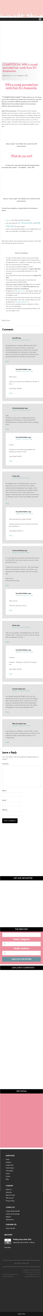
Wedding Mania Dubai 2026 (22, 1239)
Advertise (9, 1192)
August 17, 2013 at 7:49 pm (24, 652)
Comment (5, 764)
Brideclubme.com (20, 291)
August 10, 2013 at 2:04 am (24, 595)
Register (8, 1217)
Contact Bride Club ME (13, 1211)
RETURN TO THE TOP (21, 1263)
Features (8, 1162)
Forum (8, 1173)
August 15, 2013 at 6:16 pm (21, 627)
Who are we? (10, 1198)
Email (4, 800)
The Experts (9, 1171)
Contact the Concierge (12, 1214)
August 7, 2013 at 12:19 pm (21, 340)
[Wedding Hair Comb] (21, 136)
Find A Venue (10, 1168)
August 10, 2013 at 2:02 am (20, 552)
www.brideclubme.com (22, 302)
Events (8, 1176)
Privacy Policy (10, 1201)
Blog (7, 1179)
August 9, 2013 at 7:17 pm (20, 478)
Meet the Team (10, 1195)
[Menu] (40, 19)
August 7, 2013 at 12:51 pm (21, 410)
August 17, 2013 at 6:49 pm (21, 691)
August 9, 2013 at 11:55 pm (24, 514)
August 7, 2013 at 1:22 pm (24, 439)
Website (4, 810)
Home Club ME (10, 1228)
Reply (7, 361)
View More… (8, 1247)
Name (4, 790)
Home (7, 1159)
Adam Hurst (12, 75)
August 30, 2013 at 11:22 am (21, 725)
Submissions (10, 1219)
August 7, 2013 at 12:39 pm (24, 371)
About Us (8, 1189)
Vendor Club (9, 1165)
